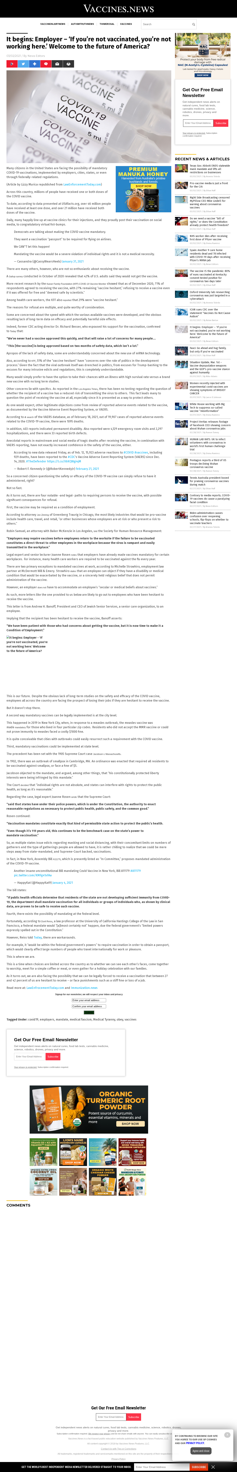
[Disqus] (88, 1256)
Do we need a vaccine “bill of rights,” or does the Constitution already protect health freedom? (209, 222)
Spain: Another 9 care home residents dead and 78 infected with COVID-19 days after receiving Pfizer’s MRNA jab (210, 255)
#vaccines (141, 452)
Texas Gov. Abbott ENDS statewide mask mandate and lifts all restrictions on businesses (210, 169)
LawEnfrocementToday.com (45, 988)
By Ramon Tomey (211, 432)
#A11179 (135, 871)
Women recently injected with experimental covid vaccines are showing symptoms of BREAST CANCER (209, 388)
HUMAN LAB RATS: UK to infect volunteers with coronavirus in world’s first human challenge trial (208, 444)
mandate (62, 1019)
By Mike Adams (210, 376)
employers (47, 1019)
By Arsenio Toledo (211, 176)
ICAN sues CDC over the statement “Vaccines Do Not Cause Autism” (210, 313)
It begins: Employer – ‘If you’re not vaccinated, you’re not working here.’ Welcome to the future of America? (210, 332)
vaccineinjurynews (52, 24)
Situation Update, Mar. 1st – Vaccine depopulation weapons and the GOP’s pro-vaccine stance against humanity (210, 367)
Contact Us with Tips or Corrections (118, 1449)
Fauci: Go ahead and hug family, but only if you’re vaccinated (208, 350)
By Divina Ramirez (211, 243)
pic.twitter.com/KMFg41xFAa (33, 875)
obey (120, 1019)
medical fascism (81, 1019)
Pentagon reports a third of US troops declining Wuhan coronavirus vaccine (208, 464)
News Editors (36, 56)
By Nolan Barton (210, 320)
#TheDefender (36, 461)
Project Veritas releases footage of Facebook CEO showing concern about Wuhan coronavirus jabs (210, 425)
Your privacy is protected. (25, 1067)
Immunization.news (84, 988)
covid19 (33, 1019)
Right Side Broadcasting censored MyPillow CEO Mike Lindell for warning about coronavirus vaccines (210, 202)
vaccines (126, 24)
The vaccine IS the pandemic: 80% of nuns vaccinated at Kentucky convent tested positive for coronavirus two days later (210, 276)
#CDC (71, 457)
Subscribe (199, 1467)
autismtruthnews (82, 24)
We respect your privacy (99, 1434)
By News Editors (210, 264)
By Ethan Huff (209, 190)
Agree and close (201, 1450)
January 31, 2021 (73, 261)
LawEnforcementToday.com (82, 184)
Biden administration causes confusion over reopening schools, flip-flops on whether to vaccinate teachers (209, 518)
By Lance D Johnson (212, 397)
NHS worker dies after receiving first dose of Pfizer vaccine (209, 238)
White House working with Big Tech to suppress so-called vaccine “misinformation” (207, 407)
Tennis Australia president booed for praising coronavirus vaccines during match (209, 481)
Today (38, 937)
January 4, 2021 (62, 882)
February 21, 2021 (87, 469)
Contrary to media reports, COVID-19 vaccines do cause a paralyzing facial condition (210, 499)
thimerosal (107, 24)
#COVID (128, 452)
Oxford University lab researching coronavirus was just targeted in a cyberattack (210, 295)
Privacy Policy (118, 1459)
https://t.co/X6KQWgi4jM (64, 461)
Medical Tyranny (104, 1019)
